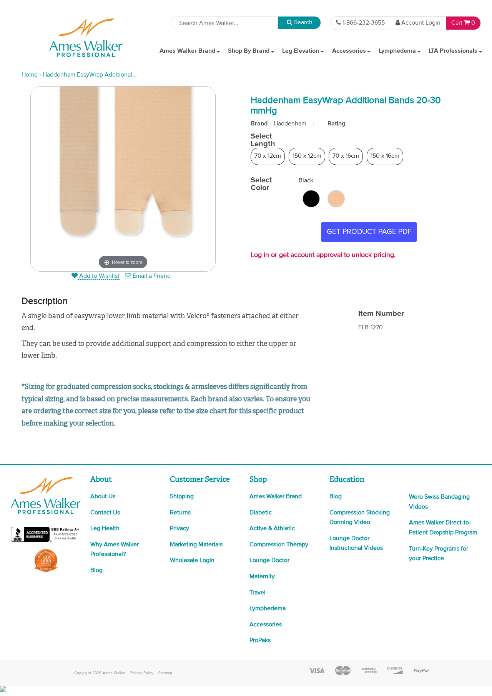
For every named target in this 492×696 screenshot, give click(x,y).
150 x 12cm (307, 156)
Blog (96, 570)
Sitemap (165, 673)
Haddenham (290, 124)
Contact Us (105, 513)
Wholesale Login (192, 560)
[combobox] (224, 23)
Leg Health (105, 529)
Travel (257, 593)
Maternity (262, 577)
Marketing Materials (196, 545)
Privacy (179, 529)
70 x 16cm (345, 156)
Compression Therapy (278, 545)
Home (30, 75)
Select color (261, 184)
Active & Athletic (272, 529)
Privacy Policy (141, 673)
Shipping (182, 497)
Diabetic (260, 513)
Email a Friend (152, 276)
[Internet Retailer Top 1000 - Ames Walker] (45, 571)
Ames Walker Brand (275, 497)
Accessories (265, 625)
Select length (263, 140)
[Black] (311, 198)
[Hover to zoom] (123, 179)
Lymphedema (267, 609)
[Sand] (336, 198)
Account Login (420, 23)
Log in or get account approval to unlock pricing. (323, 255)
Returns (180, 513)
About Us (102, 497)
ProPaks (260, 641)
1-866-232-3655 (363, 23)
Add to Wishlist (99, 276)
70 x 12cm (267, 156)
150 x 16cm (385, 156)
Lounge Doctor (269, 560)
